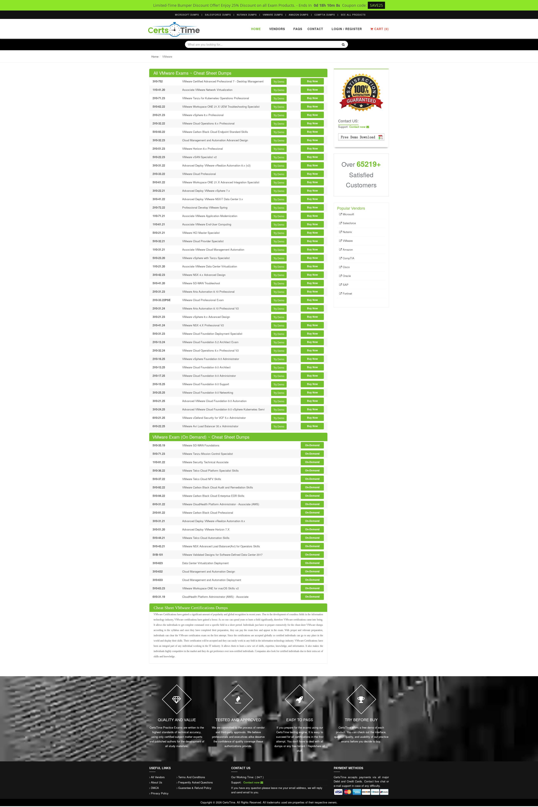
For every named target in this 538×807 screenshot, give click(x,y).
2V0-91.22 (159, 513)
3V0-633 (158, 580)
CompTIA (348, 258)
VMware (347, 241)
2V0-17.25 (159, 376)
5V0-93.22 (159, 132)
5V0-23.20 (159, 258)
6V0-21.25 (159, 418)
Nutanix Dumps (247, 14)
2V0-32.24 (159, 350)
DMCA (155, 788)
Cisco (346, 267)
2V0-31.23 (159, 292)
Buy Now (312, 81)
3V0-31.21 (159, 521)
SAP (345, 285)
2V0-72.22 (159, 207)
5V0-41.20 (159, 283)
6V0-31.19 (159, 597)
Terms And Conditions (191, 777)
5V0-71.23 (159, 454)
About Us (156, 782)
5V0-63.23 (159, 588)
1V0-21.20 (159, 266)
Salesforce (349, 223)
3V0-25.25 (159, 392)
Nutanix (347, 232)
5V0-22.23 (159, 157)
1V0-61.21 (159, 224)
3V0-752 (158, 81)
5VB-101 (158, 555)
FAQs (297, 29)
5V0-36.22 (159, 470)
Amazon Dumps (299, 14)
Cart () (381, 29)
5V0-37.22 (159, 479)
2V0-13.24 (159, 342)
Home (256, 29)
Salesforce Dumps (218, 14)
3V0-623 (158, 563)
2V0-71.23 (159, 98)
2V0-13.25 (159, 367)
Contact (314, 29)
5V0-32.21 (159, 241)
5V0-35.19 (159, 445)
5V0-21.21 (159, 233)
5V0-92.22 (159, 487)
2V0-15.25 (159, 384)
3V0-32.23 (159, 140)
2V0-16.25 (159, 359)
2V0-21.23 (159, 115)
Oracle (346, 276)
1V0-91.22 (159, 462)
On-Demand (312, 445)
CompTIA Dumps (324, 14)
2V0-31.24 (159, 308)
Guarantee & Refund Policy (194, 788)
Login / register (347, 29)
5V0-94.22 (159, 496)
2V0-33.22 (159, 174)
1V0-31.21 (159, 249)
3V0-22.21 (159, 191)
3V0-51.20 (159, 529)
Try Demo (278, 81)
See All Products (353, 14)
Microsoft (348, 214)
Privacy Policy (160, 793)
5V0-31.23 (159, 334)
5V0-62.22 (159, 106)
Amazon (347, 249)
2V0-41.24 (159, 325)
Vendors (277, 29)
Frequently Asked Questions (195, 782)
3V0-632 (158, 571)
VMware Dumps (273, 14)
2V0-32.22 (159, 123)
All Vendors (158, 777)
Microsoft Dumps (187, 14)
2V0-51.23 (159, 149)
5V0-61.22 (159, 182)
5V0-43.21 (159, 546)
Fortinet (347, 293)
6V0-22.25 (159, 426)
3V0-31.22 (159, 165)
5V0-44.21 (159, 538)
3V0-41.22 (159, 199)
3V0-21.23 (159, 317)
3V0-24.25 (159, 409)
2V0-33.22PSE (162, 300)
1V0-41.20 (159, 90)
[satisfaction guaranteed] (361, 92)
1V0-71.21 (159, 216)
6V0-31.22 (159, 504)
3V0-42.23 (159, 275)
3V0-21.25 (159, 401)
